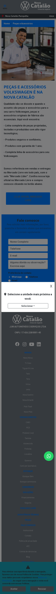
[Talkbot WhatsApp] (49, 456)
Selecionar (27, 305)
